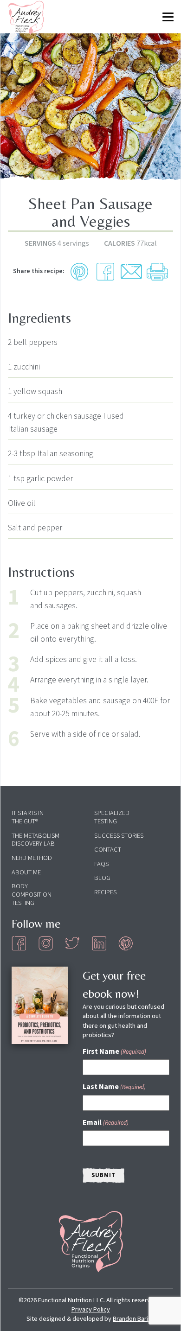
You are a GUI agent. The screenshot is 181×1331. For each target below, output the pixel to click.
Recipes (105, 892)
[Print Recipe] (157, 271)
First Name (114, 1051)
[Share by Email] (131, 271)
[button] (79, 271)
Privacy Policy (90, 1309)
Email (106, 1122)
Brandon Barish (134, 1319)
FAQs (101, 864)
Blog (102, 878)
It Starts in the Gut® (28, 817)
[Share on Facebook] (105, 271)
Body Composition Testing (32, 894)
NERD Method (32, 858)
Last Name (114, 1087)
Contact (107, 849)
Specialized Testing (111, 817)
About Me (26, 872)
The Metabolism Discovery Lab (35, 840)
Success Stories (118, 836)
